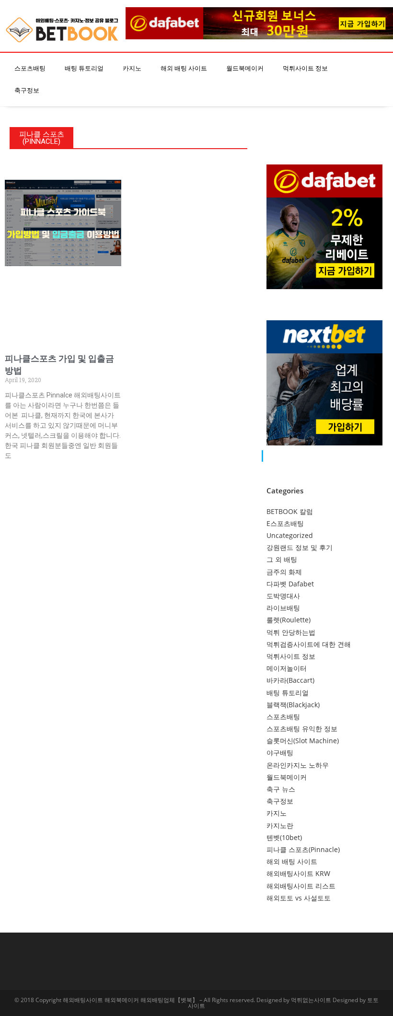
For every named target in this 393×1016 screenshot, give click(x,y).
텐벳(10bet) (284, 837)
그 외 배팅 (281, 559)
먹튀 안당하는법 (290, 632)
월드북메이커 (245, 68)
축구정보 (26, 90)
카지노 (132, 68)
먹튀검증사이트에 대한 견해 (308, 644)
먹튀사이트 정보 (305, 68)
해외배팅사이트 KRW (298, 873)
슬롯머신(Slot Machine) (302, 740)
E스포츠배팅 (285, 523)
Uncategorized (289, 535)
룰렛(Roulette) (288, 619)
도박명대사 (283, 595)
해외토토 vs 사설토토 (298, 897)
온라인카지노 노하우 (297, 765)
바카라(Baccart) (290, 680)
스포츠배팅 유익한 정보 (301, 728)
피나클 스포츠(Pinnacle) (303, 849)
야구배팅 (279, 752)
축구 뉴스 (280, 789)
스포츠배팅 (30, 68)
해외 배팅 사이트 (184, 68)
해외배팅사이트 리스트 (300, 885)
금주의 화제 (284, 571)
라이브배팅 (283, 607)
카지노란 (279, 825)
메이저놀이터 (286, 668)
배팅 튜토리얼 (84, 68)
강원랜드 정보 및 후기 (299, 547)
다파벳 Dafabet (290, 583)
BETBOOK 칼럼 (289, 511)
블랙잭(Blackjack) (293, 704)
